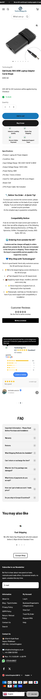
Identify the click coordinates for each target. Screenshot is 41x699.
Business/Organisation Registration (31, 604)
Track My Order (28, 614)
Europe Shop (20, 555)
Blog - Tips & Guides (9, 603)
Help (24, 622)
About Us (5, 599)
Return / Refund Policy (8, 616)
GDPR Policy (6, 611)
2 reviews (11, 393)
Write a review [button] (20, 320)
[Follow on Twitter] (9, 668)
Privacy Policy (7, 607)
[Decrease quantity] (5, 107)
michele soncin (13, 390)
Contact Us (6, 622)
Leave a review (20, 375)
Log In (25, 599)
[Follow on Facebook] (3, 668)
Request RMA (28, 618)
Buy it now (20, 123)
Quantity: (5, 102)
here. (7, 343)
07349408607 (11, 661)
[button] (4, 392)
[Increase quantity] (14, 107)
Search (5, 626)
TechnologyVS (7, 67)
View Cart (26, 610)
